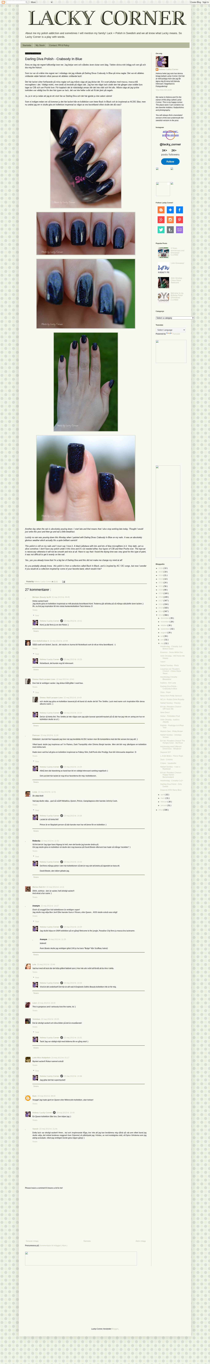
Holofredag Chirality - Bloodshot (169, 678)
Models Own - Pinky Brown (171, 731)
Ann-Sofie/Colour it (40, 641)
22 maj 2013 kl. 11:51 (47, 792)
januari (164, 805)
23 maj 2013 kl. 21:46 (48, 1129)
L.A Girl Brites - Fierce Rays (171, 756)
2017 (160, 601)
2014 (160, 611)
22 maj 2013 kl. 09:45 (61, 597)
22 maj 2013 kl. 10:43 (73, 698)
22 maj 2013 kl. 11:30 (49, 735)
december (165, 618)
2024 (160, 575)
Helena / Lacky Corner (43, 581)
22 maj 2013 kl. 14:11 (55, 887)
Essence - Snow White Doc (171, 652)
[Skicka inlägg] (63, 581)
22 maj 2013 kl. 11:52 (50, 841)
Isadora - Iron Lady (168, 683)
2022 (160, 583)
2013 (160, 615)
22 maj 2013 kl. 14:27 (50, 906)
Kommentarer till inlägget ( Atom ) (53, 1245)
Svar (37, 615)
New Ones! (165, 712)
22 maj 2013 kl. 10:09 (59, 641)
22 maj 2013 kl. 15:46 (46, 964)
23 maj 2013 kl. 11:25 (57, 939)
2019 (160, 593)
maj (162, 643)
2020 (160, 590)
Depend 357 (165, 752)
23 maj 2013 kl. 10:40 (66, 1113)
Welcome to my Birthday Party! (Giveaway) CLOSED (177, 296)
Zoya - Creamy (166, 759)
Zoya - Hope (165, 692)
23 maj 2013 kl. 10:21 (73, 621)
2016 (160, 604)
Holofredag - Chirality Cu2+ (171, 781)
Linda (34, 792)
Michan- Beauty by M (41, 597)
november (165, 622)
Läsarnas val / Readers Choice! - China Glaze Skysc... (170, 671)
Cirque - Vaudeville (168, 763)
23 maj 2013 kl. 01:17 (60, 1058)
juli (162, 636)
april (163, 795)
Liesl (34, 1003)
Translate (176, 334)
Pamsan (36, 735)
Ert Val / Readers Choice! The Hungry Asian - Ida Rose (172, 742)
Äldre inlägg (141, 1241)
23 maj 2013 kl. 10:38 (73, 1076)
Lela (34, 964)
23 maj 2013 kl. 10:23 (73, 659)
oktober (164, 625)
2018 (160, 597)
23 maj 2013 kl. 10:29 (73, 927)
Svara (34, 610)
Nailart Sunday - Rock (169, 665)
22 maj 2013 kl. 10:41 (65, 679)
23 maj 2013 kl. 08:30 (46, 1096)
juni (162, 640)
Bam (34, 1096)
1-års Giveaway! (177, 263)
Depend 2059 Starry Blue (171, 790)
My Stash (40, 45)
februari (164, 802)
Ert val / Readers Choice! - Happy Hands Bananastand (171, 775)
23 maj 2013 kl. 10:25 (73, 767)
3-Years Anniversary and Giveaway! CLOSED (177, 251)
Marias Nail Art (39, 887)
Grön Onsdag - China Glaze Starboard (177, 280)
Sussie (35, 1129)
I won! (162, 662)
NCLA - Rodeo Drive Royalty (172, 699)
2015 (160, 608)
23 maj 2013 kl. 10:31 (73, 1038)
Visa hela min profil (164, 90)
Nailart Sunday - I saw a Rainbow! (170, 768)
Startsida (27, 45)
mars (163, 798)
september (165, 629)
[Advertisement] (86, 1214)
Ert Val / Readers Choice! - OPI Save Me (171, 708)
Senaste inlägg (32, 1241)
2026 (160, 568)
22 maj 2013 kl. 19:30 (46, 1003)
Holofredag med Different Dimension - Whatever (170, 748)
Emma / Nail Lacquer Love (43, 679)
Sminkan (36, 1019)
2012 (160, 810)
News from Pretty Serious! (171, 696)
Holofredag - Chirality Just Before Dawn (171, 647)
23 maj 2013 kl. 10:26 (73, 816)
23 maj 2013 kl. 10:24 (73, 713)
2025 (160, 572)
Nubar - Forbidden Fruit (170, 716)
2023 (160, 579)
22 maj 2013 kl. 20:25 (50, 1019)
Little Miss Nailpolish (41, 1058)
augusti (164, 633)
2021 (160, 586)
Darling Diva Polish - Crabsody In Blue (169, 687)
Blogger (115, 1329)
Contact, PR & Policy (59, 45)
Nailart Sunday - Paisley (170, 703)
